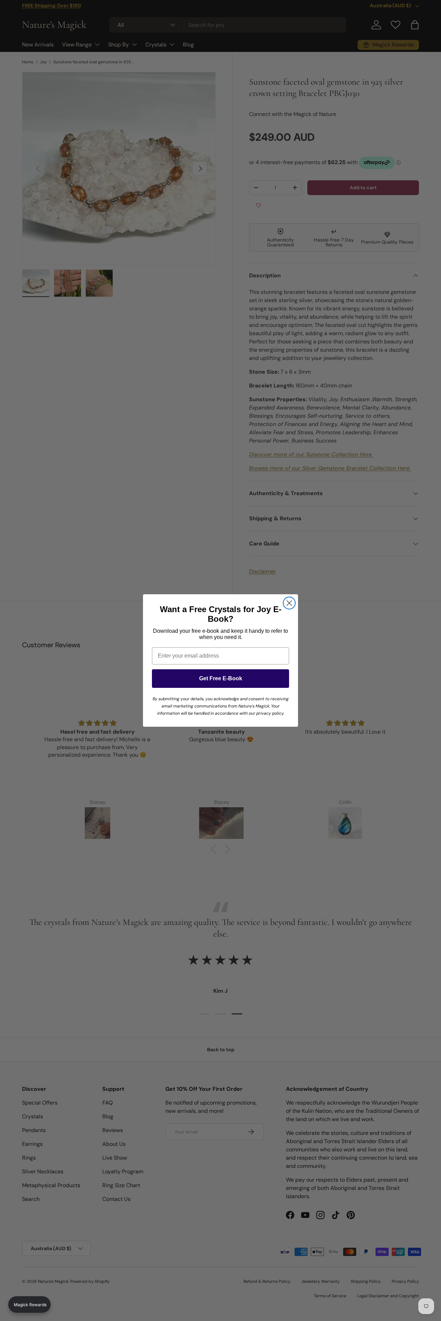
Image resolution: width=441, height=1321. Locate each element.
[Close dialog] (289, 603)
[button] (29, 1304)
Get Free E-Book (220, 678)
